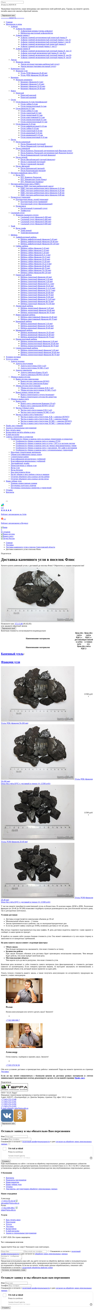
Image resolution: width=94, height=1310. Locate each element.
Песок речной (21, 157)
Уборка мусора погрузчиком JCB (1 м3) (37, 388)
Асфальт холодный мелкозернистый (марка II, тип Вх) (43, 53)
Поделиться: (6, 553)
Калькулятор (11, 1229)
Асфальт (14, 26)
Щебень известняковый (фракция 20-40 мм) (39, 317)
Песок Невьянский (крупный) (33, 144)
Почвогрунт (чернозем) (20, 197)
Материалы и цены (14, 24)
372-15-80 (19, 624)
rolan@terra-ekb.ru (8, 1210)
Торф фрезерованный (29, 233)
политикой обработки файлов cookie (37, 1268)
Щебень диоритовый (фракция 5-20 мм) (37, 308)
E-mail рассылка (12, 434)
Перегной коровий (28, 97)
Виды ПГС (20, 175)
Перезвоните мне (8, 15)
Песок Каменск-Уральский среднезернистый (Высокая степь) (46, 151)
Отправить (6, 1161)
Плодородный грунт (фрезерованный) (37, 204)
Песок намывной (23, 148)
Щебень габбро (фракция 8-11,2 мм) (35, 255)
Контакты (10, 492)
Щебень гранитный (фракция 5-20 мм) (37, 281)
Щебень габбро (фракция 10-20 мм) (35, 259)
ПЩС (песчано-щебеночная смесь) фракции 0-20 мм (42, 190)
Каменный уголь (18, 69)
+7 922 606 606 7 (13, 1020)
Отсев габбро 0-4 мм (29, 104)
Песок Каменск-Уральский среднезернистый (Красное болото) (47, 153)
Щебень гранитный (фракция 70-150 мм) (38, 304)
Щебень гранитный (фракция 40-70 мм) (37, 301)
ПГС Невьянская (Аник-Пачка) (34, 179)
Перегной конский (28, 95)
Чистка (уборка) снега (25, 408)
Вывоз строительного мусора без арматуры (39, 397)
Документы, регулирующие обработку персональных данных (31, 1189)
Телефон (5, 1139)
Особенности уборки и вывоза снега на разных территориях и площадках (42, 439)
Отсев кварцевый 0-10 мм (31, 133)
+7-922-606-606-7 (8, 1208)
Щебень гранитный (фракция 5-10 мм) (37, 279)
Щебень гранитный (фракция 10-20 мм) (37, 286)
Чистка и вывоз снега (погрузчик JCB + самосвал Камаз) (44, 419)
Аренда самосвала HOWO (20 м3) (35, 375)
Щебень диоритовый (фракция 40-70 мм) (38, 312)
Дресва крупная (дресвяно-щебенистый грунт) (40, 64)
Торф (13, 226)
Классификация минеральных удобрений (28, 461)
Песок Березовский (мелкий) (33, 168)
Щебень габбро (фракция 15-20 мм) (35, 261)
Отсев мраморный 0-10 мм (32, 135)
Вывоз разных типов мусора (27, 392)
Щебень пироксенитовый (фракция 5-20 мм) (39, 341)
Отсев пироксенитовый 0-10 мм (34, 137)
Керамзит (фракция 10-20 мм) (33, 86)
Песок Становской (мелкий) (32, 164)
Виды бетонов (17, 470)
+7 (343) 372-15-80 (8, 1099)
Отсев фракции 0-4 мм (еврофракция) (31, 102)
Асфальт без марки (23, 29)
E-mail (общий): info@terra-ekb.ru (14, 1108)
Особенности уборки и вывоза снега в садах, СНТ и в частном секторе (45, 443)
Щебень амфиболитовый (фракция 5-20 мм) (39, 239)
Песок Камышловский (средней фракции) (38, 155)
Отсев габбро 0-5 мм (29, 111)
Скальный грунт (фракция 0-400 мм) (36, 219)
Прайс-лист (80, 1078)
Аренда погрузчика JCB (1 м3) (33, 366)
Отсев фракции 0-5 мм (25, 108)
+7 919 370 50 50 (13, 1065)
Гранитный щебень (24, 275)
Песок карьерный (23, 142)
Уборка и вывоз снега (20, 399)
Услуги (9, 1224)
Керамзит (15, 77)
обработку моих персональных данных (51, 1254)
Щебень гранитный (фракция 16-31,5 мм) (38, 290)
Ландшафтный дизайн (20, 463)
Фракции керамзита (24, 80)
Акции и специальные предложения (21, 428)
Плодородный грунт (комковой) (34, 202)
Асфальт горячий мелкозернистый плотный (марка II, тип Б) (46, 57)
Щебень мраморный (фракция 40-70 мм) (37, 337)
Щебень (14, 235)
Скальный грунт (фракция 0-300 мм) (36, 217)
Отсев (13, 100)
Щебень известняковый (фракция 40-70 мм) (39, 319)
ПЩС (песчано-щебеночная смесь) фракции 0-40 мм (42, 193)
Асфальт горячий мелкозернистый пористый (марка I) (43, 44)
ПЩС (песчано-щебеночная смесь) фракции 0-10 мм (42, 188)
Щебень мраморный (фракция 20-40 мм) (37, 335)
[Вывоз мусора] (8, 534)
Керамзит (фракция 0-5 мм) (32, 82)
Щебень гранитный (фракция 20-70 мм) (37, 295)
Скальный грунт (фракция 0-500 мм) (36, 222)
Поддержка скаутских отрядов (23, 485)
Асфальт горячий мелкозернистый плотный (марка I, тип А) (46, 40)
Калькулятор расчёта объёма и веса (20, 432)
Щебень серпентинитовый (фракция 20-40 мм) (40, 352)
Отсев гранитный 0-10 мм (31, 131)
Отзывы (9, 490)
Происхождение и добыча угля (23, 465)
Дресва (14, 60)
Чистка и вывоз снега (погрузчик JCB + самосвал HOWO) (45, 417)
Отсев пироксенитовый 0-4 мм (33, 106)
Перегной (20, 93)
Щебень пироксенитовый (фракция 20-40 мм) (40, 343)
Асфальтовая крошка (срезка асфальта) (37, 31)
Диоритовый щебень (24, 306)
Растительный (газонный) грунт (34, 208)
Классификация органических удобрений (28, 459)
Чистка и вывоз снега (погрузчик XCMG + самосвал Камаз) (46, 423)
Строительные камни (20, 457)
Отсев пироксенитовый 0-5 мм (33, 120)
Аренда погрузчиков (24, 363)
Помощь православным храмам (24, 483)
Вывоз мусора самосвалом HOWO (35, 381)
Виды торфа (21, 228)
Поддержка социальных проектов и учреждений (31, 488)
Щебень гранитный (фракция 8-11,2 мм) (37, 284)
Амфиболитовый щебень (26, 237)
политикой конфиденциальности (36, 1141)
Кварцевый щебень (24, 321)
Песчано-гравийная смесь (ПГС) (24, 173)
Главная (9, 22)
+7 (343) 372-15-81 (8, 1102)
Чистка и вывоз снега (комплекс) (29, 414)
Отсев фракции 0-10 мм (25, 124)
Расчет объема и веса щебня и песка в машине (30, 474)
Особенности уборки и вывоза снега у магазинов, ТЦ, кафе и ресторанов (46, 448)
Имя (3, 1136)
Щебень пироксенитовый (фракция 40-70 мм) (40, 346)
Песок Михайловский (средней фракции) (38, 159)
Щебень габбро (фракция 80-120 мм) (36, 273)
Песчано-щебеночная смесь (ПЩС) (25, 184)
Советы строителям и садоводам (19, 437)
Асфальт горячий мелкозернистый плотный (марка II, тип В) (46, 55)
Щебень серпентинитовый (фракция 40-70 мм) (40, 355)
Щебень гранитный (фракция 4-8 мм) (36, 277)
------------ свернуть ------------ (12, 18)
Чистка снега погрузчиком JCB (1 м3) (36, 410)
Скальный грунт (18, 213)
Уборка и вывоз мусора (20, 377)
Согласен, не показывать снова (13, 1270)
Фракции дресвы (23, 62)
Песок (13, 139)
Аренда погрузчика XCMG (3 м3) (35, 368)
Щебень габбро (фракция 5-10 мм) (35, 250)
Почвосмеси (21, 206)
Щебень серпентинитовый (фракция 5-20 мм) (40, 350)
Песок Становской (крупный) (33, 162)
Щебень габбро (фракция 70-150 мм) (36, 270)
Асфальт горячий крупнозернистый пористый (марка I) (44, 37)
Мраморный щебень (24, 330)
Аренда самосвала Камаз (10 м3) (34, 372)
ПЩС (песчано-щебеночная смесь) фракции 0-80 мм (42, 195)
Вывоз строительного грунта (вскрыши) (37, 395)
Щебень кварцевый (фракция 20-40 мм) (37, 328)
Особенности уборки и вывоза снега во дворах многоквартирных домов (46, 446)
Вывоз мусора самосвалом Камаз (34, 383)
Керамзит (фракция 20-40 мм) (33, 88)
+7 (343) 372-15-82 (8, 1104)
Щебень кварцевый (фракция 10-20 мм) (37, 326)
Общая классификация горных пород (26, 454)
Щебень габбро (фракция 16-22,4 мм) (36, 264)
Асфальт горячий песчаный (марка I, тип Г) (39, 46)
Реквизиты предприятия (16, 1180)
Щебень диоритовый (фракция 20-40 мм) (38, 310)
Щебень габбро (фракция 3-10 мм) (35, 248)
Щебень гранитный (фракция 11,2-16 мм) (38, 288)
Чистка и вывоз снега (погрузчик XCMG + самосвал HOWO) (46, 421)
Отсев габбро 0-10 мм (30, 128)
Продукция (10, 1222)
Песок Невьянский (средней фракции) (37, 146)
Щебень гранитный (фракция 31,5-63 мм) (38, 299)
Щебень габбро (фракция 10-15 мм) (35, 257)
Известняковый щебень (25, 315)
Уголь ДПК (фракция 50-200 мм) (34, 75)
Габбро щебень (22, 246)
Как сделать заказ (13, 430)
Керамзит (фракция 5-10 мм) (32, 84)
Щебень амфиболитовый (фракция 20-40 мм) (39, 241)
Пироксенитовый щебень (26, 339)
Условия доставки (13, 357)
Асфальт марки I (22, 35)
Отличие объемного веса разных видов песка (30, 479)
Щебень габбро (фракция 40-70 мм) (35, 268)
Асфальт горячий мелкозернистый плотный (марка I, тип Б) (45, 42)
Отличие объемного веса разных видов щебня (30, 477)
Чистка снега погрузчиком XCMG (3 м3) (38, 412)
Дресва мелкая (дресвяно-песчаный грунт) (38, 66)
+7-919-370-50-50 (8, 1201)
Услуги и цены (12, 359)
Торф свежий (26, 230)
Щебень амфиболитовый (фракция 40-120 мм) (40, 244)
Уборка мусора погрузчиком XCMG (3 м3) (38, 390)
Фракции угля (21, 71)
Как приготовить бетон (20, 472)
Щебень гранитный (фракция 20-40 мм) (37, 292)
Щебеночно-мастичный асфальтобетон (37, 33)
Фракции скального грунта (27, 215)
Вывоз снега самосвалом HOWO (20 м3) (37, 406)
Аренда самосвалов (24, 370)
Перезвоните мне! (8, 628)
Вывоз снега (21, 401)
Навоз (13, 91)
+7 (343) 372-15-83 (8, 1106)
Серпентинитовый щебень (27, 348)
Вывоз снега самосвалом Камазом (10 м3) (38, 403)
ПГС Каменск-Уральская (31, 177)
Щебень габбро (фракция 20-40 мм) (35, 266)
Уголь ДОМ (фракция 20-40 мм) (34, 73)
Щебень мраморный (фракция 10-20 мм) (37, 332)
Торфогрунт (26, 210)
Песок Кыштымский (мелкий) (33, 171)
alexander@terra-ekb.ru (10, 1203)
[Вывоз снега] (7, 536)
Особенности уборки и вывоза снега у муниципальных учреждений (44, 450)
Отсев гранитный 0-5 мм (31, 113)
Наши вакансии (12, 1182)
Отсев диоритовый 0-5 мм (31, 115)
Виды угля (15, 468)
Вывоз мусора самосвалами (27, 379)
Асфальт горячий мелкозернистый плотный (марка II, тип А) (46, 51)
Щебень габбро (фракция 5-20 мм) (35, 253)
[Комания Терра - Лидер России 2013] (8, 538)
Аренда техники (17, 361)
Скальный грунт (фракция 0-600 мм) (36, 224)
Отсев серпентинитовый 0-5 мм (34, 122)
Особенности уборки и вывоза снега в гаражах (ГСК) (38, 441)
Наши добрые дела (14, 481)
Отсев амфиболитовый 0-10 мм (34, 126)
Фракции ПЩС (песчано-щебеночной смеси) (34, 186)
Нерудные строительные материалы (26, 452)
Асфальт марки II (23, 49)
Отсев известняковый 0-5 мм (33, 117)
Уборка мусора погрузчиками (28, 386)
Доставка (5, 1071)
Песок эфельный (23, 166)
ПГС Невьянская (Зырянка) (32, 182)
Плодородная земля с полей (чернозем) (32, 199)
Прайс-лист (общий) (14, 426)
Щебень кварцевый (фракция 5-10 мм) (37, 324)
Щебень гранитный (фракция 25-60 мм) (37, 297)
